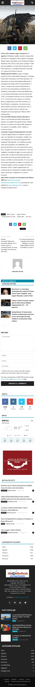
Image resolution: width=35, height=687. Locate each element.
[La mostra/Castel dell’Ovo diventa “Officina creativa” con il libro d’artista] (6, 617)
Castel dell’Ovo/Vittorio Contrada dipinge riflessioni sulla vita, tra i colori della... (21, 627)
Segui (13, 399)
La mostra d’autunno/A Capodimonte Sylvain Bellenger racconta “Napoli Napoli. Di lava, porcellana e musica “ (26, 243)
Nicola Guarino (11, 512)
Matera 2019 (20, 216)
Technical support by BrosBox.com (20, 681)
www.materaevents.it (15, 185)
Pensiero (5, 553)
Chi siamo (6, 679)
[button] (32, 2)
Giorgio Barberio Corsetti (8, 216)
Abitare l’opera (11, 214)
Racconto (5, 559)
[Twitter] (25, 603)
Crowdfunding (5, 665)
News (3, 26)
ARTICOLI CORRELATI (9, 281)
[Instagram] (15, 603)
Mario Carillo (12, 490)
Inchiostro (4, 490)
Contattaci (14, 679)
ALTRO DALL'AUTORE (9, 284)
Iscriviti (29, 399)
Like (5, 399)
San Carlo (28, 216)
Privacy (28, 679)
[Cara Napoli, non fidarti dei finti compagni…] (6, 638)
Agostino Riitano (21, 214)
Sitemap (7, 681)
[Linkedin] (20, 603)
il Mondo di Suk (17, 271)
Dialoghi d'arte (5, 671)
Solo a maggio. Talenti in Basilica (11, 530)
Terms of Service (18, 379)
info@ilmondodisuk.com (21, 597)
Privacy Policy (5, 379)
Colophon (21, 679)
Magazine (4, 668)
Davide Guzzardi (13, 532)
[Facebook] (10, 603)
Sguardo (4, 512)
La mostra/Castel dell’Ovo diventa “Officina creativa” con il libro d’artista (21, 617)
